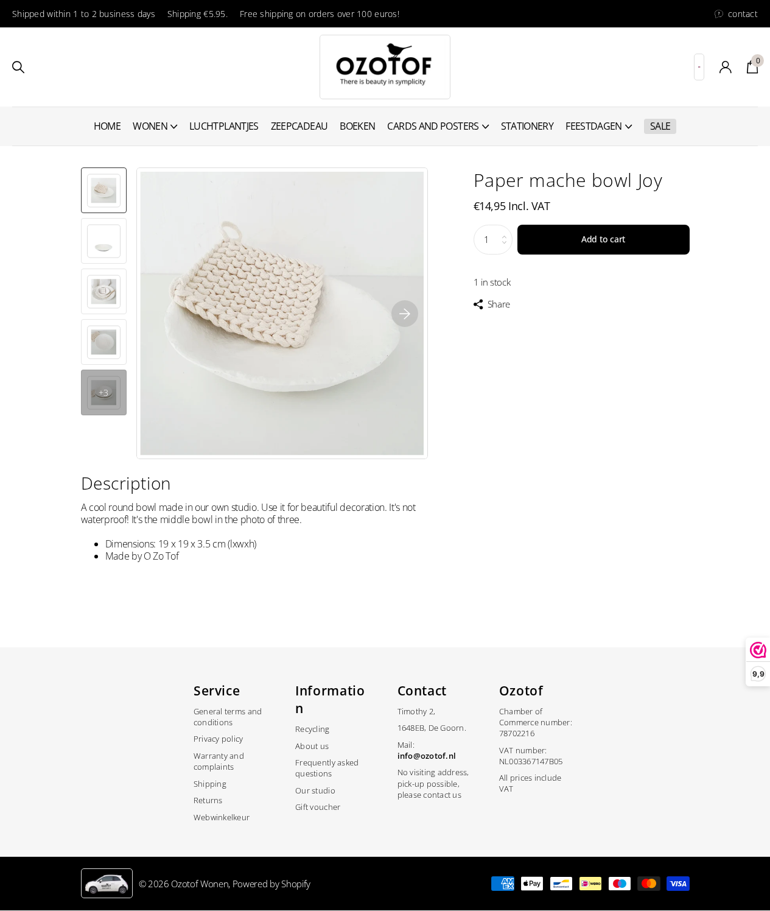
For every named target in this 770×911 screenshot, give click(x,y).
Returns (208, 800)
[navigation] (104, 190)
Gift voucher (317, 806)
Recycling (312, 728)
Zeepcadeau (299, 126)
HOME (107, 126)
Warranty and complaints (219, 761)
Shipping (210, 783)
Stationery (527, 126)
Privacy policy (218, 738)
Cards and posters (432, 126)
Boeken (357, 126)
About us (312, 745)
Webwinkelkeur (222, 817)
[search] (18, 67)
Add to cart (603, 239)
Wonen (150, 126)
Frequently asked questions (327, 768)
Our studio (315, 790)
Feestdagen (593, 126)
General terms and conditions (228, 717)
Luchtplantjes (224, 126)
